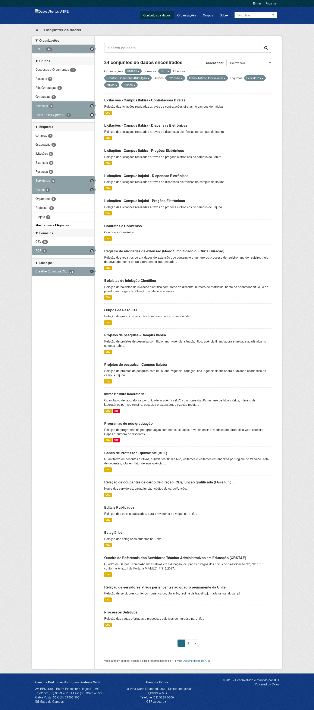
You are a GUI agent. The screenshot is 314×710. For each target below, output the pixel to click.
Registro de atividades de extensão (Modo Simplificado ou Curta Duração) (164, 251)
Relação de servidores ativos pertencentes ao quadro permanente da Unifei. (165, 587)
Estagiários (113, 532)
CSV (108, 112)
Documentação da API (196, 660)
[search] (266, 48)
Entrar (257, 3)
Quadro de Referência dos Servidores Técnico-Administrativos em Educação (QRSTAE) (175, 557)
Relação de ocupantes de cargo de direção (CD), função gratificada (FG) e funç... (169, 482)
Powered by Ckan (267, 684)
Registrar (271, 3)
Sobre (224, 15)
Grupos (208, 15)
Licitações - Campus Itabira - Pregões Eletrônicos (144, 150)
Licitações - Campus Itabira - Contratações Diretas (144, 100)
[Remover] (138, 71)
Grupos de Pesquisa (120, 309)
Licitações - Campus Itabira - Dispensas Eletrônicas (146, 125)
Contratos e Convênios (123, 225)
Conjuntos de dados (156, 15)
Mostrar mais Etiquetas (52, 225)
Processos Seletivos (121, 612)
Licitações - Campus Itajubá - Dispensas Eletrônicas (146, 175)
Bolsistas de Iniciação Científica (130, 280)
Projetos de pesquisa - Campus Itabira (135, 334)
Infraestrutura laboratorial (124, 393)
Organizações (186, 15)
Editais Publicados (119, 507)
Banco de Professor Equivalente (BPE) (135, 452)
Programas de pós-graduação (128, 423)
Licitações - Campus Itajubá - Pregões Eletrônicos (144, 200)
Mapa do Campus (52, 701)
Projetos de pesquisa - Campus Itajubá (135, 364)
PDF (116, 410)
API (174, 660)
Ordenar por (214, 63)
